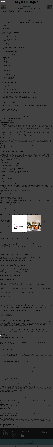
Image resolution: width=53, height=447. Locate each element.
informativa (17, 226)
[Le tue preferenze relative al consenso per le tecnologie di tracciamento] (0, 335)
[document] (26, 223)
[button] (39, 216)
